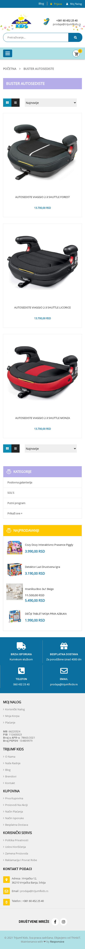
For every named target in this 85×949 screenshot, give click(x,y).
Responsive (57, 941)
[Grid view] (7, 102)
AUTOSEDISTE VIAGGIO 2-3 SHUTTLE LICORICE (42, 307)
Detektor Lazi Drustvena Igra (42, 567)
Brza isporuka (21, 654)
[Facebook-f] (55, 921)
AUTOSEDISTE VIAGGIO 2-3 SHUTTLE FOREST (42, 197)
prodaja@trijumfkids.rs (67, 24)
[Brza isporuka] (21, 646)
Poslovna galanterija (19, 482)
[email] (64, 671)
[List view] (15, 102)
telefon (21, 679)
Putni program (16, 503)
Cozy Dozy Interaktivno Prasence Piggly (49, 545)
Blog (41, 3)
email (64, 679)
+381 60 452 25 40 (67, 20)
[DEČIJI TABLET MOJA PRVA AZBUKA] (14, 616)
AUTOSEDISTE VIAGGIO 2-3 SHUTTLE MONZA (42, 418)
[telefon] (21, 671)
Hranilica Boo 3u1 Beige (39, 589)
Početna (9, 69)
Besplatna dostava (64, 654)
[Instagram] (63, 921)
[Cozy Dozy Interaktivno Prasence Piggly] (14, 547)
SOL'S (10, 493)
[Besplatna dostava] (64, 646)
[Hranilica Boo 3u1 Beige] (14, 592)
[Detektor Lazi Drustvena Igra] (14, 569)
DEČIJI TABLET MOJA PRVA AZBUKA (46, 614)
